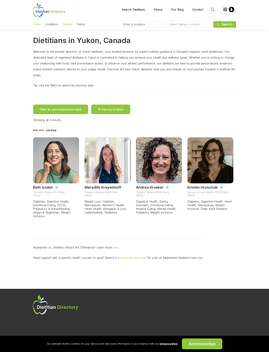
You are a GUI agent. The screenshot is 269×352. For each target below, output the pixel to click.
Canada (67, 24)
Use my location (112, 109)
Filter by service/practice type (60, 109)
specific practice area (131, 258)
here (115, 247)
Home (37, 24)
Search (226, 24)
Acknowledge (202, 343)
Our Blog (177, 9)
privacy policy (169, 343)
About (158, 9)
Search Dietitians (133, 9)
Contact (197, 9)
